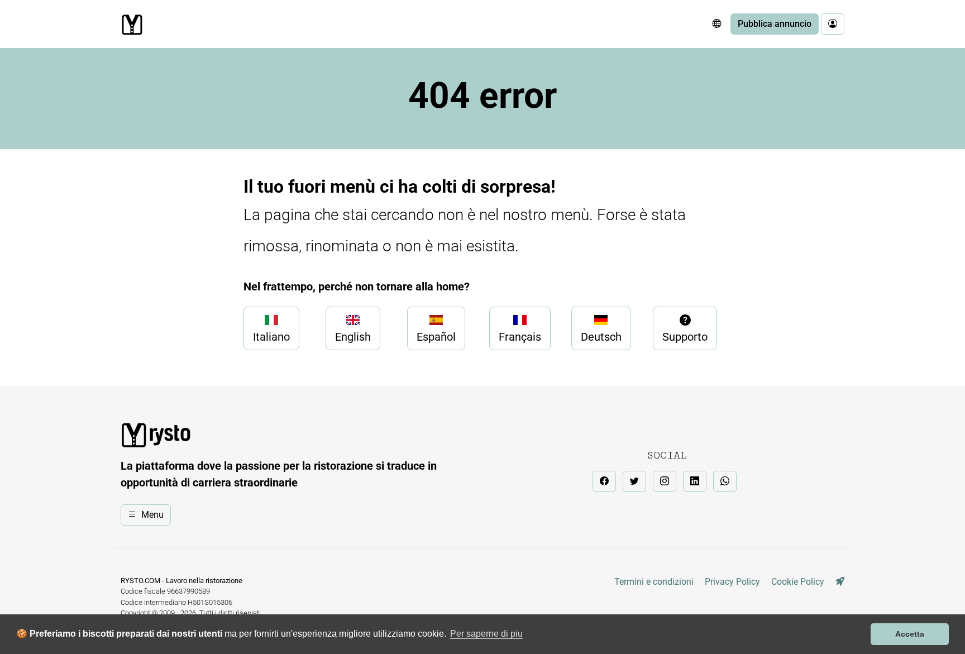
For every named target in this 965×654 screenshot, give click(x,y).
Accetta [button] (909, 633)
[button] (716, 24)
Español (436, 336)
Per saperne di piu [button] (486, 633)
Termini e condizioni (654, 581)
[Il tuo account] (832, 24)
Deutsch (601, 336)
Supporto (685, 336)
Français (520, 336)
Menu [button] (152, 514)
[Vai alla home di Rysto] (132, 24)
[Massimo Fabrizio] (839, 581)
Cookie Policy (797, 581)
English (353, 336)
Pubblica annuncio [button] (774, 23)
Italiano (271, 336)
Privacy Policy (732, 581)
